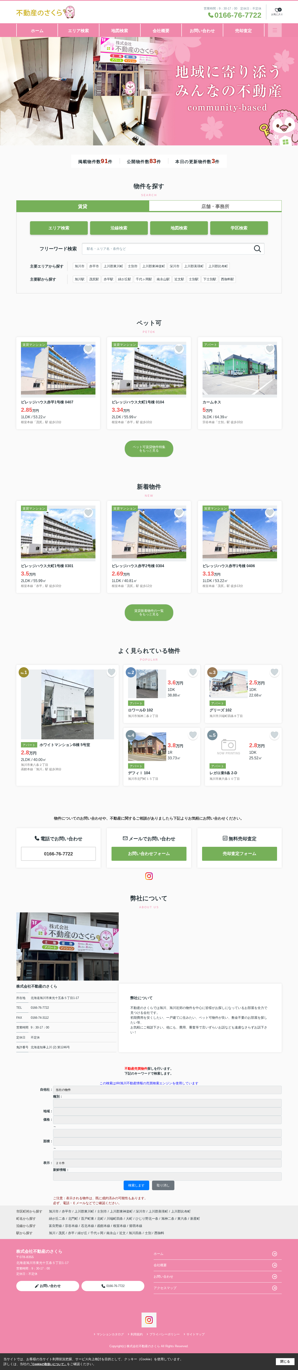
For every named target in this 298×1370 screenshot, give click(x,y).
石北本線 (88, 1226)
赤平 (71, 1233)
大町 (129, 1218)
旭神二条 (168, 1218)
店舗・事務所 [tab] (215, 206)
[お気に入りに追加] (88, 349)
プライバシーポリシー (164, 1334)
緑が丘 (82, 1233)
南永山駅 (163, 279)
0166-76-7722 (58, 853)
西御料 (159, 1233)
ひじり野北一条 (147, 1218)
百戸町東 (88, 1218)
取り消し (163, 1185)
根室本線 (120, 1226)
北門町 (73, 1218)
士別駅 (194, 279)
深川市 (174, 266)
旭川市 (80, 266)
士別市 (133, 266)
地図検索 (119, 30)
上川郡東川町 (113, 266)
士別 (148, 1233)
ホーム (37, 30)
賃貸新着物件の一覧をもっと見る (149, 612)
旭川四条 (135, 1233)
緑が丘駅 (124, 279)
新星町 (195, 1218)
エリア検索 (78, 30)
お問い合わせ (202, 30)
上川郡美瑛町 (194, 266)
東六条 (182, 1218)
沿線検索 (119, 228)
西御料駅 (227, 279)
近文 (122, 1233)
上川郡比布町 (218, 266)
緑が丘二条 (57, 1218)
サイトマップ (195, 1334)
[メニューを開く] (274, 30)
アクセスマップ (165, 1288)
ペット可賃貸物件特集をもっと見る (149, 448)
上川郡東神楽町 (153, 266)
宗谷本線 (72, 1226)
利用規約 (137, 1334)
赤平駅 (108, 279)
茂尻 (61, 1233)
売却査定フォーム (239, 853)
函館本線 (104, 1226)
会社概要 (161, 30)
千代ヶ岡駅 (144, 279)
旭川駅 (80, 279)
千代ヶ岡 (96, 1233)
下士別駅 (209, 279)
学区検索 (239, 228)
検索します (136, 1185)
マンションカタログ (110, 1334)
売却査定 (243, 30)
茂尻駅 (94, 279)
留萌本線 (135, 1226)
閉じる (285, 1361)
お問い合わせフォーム (149, 853)
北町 (101, 1218)
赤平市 (94, 266)
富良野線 (56, 1226)
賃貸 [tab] (82, 206)
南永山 (111, 1233)
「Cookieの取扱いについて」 (48, 1364)
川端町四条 (115, 1218)
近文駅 (179, 279)
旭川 (52, 1233)
